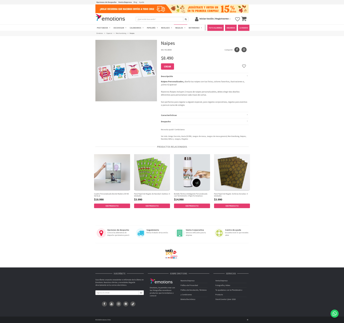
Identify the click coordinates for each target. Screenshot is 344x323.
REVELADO (165, 28)
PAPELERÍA (151, 28)
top (247, 320)
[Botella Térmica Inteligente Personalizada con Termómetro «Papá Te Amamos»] (192, 172)
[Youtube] (111, 303)
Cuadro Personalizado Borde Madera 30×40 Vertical (111, 195)
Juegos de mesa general (217, 136)
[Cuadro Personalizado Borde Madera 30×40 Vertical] (112, 172)
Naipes (243, 136)
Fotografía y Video (222, 285)
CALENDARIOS (135, 28)
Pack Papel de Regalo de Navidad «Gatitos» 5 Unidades (152, 195)
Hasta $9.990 (186, 136)
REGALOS (179, 28)
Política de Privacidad (189, 285)
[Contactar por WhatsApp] (335, 314)
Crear (167, 66)
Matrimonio (194, 28)
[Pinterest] (125, 303)
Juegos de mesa (199, 136)
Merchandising (233, 136)
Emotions (161, 281)
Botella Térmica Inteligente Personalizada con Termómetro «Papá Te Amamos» (190, 195)
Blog (135, 2)
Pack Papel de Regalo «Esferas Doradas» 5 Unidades (231, 195)
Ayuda (141, 2)
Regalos (185, 139)
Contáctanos (180, 129)
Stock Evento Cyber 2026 (225, 299)
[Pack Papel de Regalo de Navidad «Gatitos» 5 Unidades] (152, 172)
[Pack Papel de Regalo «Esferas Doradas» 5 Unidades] (232, 172)
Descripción (167, 76)
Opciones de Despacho (106, 2)
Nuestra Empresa (187, 280)
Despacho (166, 121)
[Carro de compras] (243, 20)
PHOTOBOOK (102, 28)
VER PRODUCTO (112, 206)
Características (169, 115)
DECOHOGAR (119, 28)
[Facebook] (104, 303)
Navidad (164, 139)
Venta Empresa (125, 2)
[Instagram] (244, 49)
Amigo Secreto (174, 136)
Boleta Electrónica (188, 299)
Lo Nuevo (243, 28)
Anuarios (231, 28)
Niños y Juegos (174, 139)
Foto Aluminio (215, 28)
